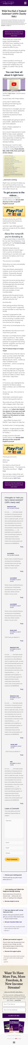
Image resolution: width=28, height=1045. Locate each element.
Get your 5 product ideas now (13, 922)
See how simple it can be (12, 901)
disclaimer (3, 25)
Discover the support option (13, 951)
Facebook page (19, 243)
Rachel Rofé (13, 630)
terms (8, 25)
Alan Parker (10, 553)
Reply (21, 546)
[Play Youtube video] (14, 84)
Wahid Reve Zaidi (11, 506)
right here (11, 93)
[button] (20, 3)
